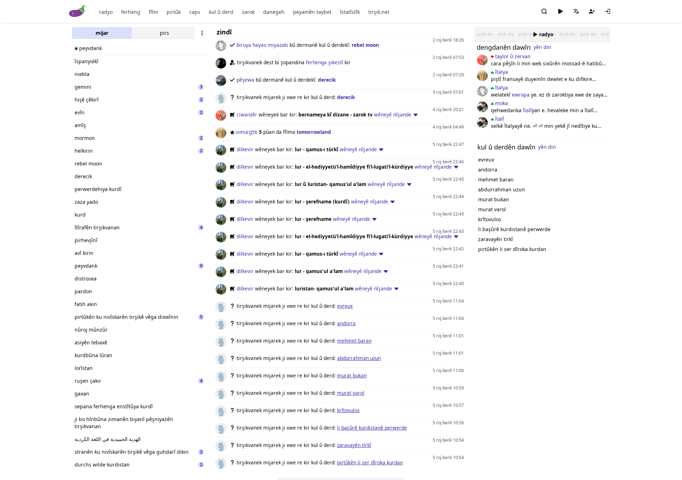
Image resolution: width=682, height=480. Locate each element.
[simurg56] (482, 75)
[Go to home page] (78, 11)
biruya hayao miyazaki (262, 45)
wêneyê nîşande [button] (392, 114)
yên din (542, 47)
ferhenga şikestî (324, 62)
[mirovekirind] (482, 107)
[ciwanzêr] (482, 60)
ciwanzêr (247, 114)
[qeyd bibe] (591, 11)
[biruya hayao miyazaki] (482, 91)
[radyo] (560, 11)
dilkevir (245, 149)
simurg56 (247, 132)
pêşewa (245, 79)
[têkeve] (607, 11)
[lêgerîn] (544, 11)
